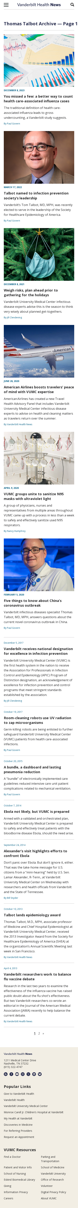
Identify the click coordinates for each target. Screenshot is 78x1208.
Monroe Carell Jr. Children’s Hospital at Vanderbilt (33, 1112)
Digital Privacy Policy (53, 1192)
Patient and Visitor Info (18, 1167)
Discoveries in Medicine (18, 1124)
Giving (7, 1186)
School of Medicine (52, 1167)
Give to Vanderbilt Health (19, 1093)
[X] (28, 1074)
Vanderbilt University (53, 1173)
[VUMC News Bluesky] (40, 1074)
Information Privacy (16, 1192)
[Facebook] (11, 1074)
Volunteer (47, 1186)
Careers (8, 1198)
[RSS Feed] (6, 1074)
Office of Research (52, 1179)
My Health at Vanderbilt (18, 1118)
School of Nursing (15, 1173)
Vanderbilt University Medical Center (26, 1106)
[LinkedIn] (34, 1074)
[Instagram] (23, 1074)
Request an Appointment (19, 1137)
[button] (6, 5)
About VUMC (49, 1198)
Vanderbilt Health (14, 1100)
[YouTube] (17, 1074)
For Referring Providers (18, 1130)
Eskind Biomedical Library (19, 1179)
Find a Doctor (12, 1157)
